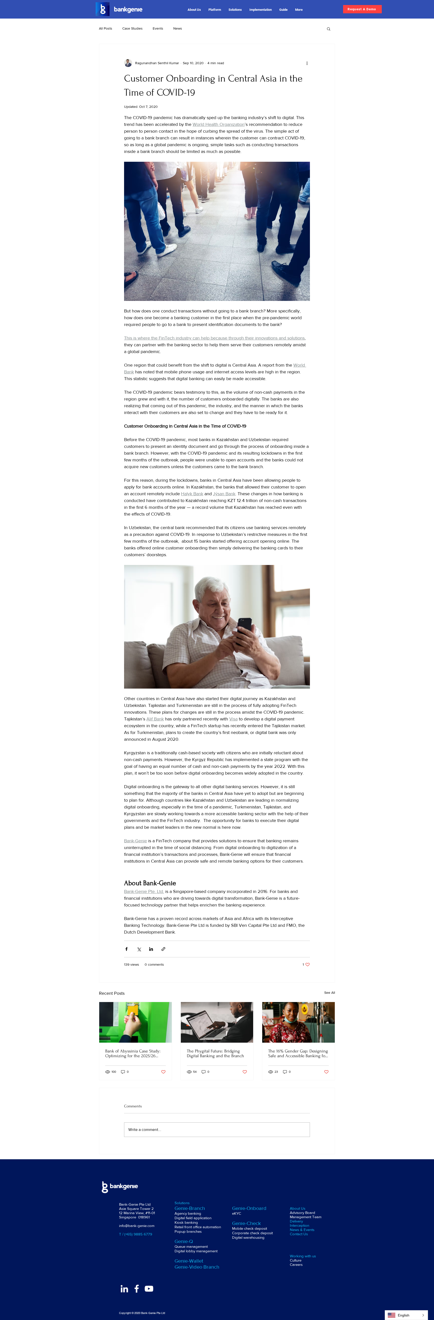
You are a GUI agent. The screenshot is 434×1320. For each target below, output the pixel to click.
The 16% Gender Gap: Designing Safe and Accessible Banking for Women (298, 1053)
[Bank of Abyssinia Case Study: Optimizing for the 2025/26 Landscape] (135, 1022)
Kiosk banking (187, 1222)
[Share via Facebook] (126, 949)
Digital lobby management (196, 1251)
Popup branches (189, 1231)
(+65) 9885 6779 (138, 1234)
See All (329, 993)
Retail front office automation (198, 1227)
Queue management (192, 1246)
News (177, 28)
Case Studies (132, 28)
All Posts (105, 28)
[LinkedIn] (124, 1288)
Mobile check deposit (250, 1228)
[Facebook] (136, 1288)
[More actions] (307, 63)
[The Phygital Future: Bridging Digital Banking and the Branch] (217, 1022)
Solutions (182, 1203)
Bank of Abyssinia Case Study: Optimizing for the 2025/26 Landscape (132, 1053)
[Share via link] (163, 949)
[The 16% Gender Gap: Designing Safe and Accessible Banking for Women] (298, 1022)
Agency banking (188, 1213)
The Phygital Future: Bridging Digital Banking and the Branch (215, 1053)
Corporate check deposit (252, 1233)
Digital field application (193, 1218)
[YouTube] (149, 1288)
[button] (194, 10)
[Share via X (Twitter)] (138, 949)
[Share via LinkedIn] (151, 949)
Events (158, 28)
